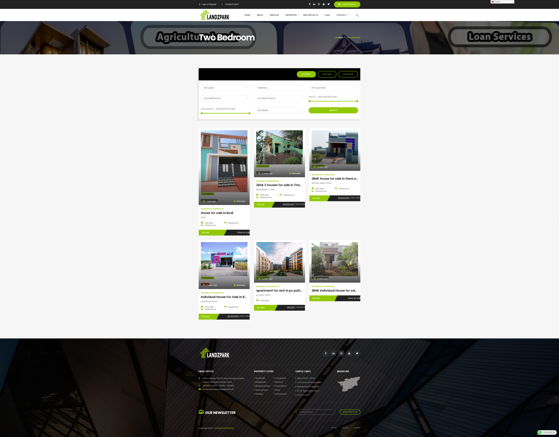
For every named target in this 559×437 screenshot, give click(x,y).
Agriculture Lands (306, 378)
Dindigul (259, 394)
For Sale (327, 74)
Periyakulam (281, 386)
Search (333, 110)
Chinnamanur (261, 390)
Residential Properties (308, 386)
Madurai (279, 382)
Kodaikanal (280, 378)
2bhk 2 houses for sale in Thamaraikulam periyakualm (297, 185)
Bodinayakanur (262, 386)
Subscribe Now (350, 412)
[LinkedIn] (314, 4)
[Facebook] (309, 4)
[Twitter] (329, 4)
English (497, 2)
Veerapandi (281, 394)
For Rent (306, 74)
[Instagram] (319, 4)
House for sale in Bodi (217, 213)
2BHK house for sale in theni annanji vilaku (343, 178)
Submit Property (349, 4)
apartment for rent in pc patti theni (283, 290)
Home (340, 37)
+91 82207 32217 (231, 4)
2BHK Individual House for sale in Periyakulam (346, 290)
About (345, 427)
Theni (277, 390)
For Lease (348, 74)
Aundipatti (260, 378)
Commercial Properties (309, 382)
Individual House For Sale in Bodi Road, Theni (235, 297)
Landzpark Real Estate (224, 428)
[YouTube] (324, 4)
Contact (356, 427)
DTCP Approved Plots (308, 390)
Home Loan (303, 395)
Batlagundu (260, 382)
